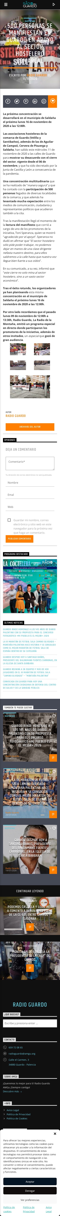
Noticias (30, 21)
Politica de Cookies (17, 1118)
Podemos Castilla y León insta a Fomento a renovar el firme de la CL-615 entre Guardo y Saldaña (30, 913)
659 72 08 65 (16, 1047)
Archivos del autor (30, 427)
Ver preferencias (30, 1200)
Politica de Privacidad (18, 1114)
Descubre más (11, 1091)
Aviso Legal (13, 1110)
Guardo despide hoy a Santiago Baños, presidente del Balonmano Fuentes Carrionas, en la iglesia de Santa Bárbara (30, 660)
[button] (55, 1133)
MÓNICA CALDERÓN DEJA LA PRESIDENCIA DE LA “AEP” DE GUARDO (30, 956)
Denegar (30, 1190)
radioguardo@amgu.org (22, 1053)
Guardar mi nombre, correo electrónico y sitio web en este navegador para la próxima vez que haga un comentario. (33, 520)
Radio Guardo (37, 75)
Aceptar (30, 1181)
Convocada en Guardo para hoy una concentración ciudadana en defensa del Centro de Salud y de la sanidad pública (29, 685)
